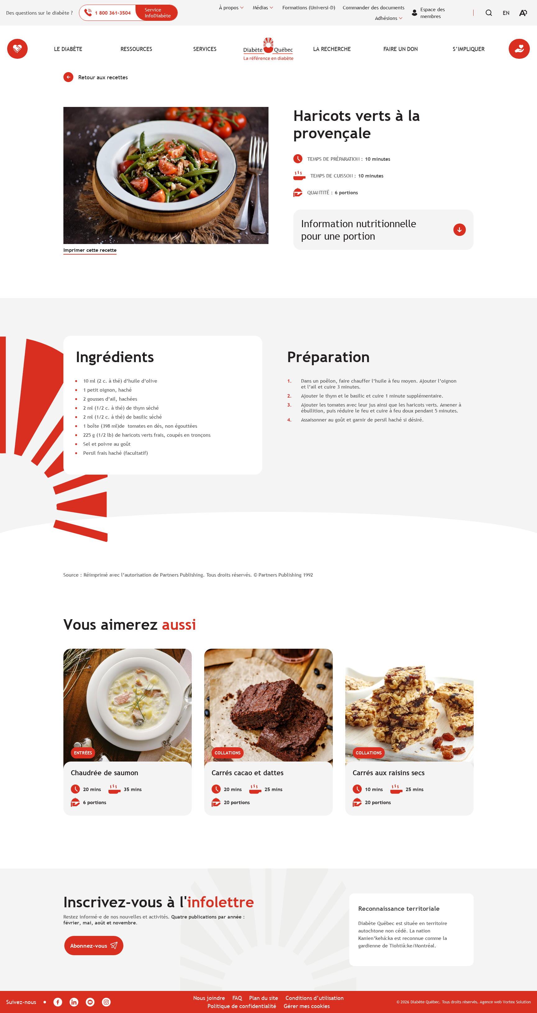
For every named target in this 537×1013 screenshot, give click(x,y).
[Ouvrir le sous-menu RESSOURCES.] (162, 49)
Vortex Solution (517, 1002)
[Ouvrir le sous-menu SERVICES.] (231, 49)
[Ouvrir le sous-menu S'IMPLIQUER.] (494, 49)
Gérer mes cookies (307, 1006)
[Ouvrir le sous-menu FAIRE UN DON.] (426, 49)
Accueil (268, 48)
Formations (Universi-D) (308, 7)
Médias (260, 7)
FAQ (237, 997)
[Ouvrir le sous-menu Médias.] (271, 7)
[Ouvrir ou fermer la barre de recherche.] (489, 13)
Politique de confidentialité (242, 1006)
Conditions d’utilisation (315, 997)
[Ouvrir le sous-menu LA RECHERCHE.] (358, 49)
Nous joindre (209, 997)
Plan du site (263, 997)
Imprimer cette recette (90, 249)
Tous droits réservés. (460, 1002)
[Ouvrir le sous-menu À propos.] (242, 7)
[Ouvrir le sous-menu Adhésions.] (400, 18)
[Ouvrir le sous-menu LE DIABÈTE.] (94, 49)
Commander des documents (373, 7)
